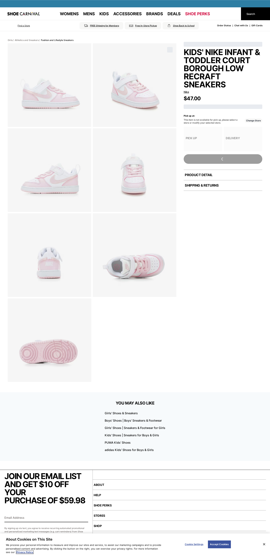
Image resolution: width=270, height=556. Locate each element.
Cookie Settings (194, 544)
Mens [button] (89, 13)
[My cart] (235, 14)
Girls (10, 40)
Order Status (224, 25)
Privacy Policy (24, 552)
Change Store (253, 120)
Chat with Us (241, 25)
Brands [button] (154, 13)
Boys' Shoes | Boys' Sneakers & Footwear (133, 420)
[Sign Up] (84, 518)
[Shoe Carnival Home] (23, 13)
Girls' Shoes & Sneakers (121, 413)
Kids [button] (104, 13)
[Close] (264, 544)
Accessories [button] (127, 13)
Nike (186, 91)
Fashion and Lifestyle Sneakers (57, 40)
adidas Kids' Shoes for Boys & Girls (129, 450)
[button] (18, 25)
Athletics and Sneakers (27, 40)
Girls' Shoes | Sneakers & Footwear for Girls (135, 428)
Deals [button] (174, 13)
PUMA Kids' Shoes (118, 442)
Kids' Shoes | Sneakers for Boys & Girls (132, 435)
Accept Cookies (219, 544)
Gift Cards (257, 25)
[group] (203, 139)
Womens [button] (69, 13)
